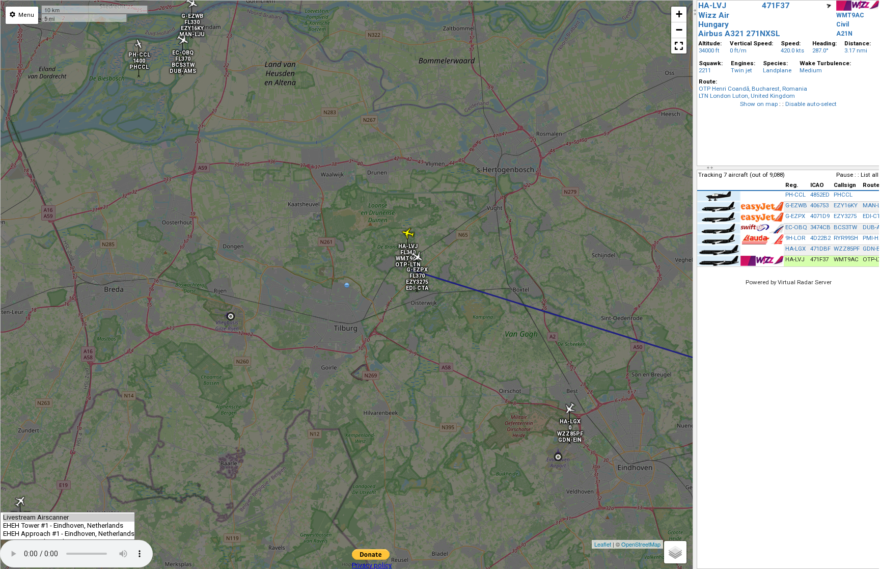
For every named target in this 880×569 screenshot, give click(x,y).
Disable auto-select (811, 103)
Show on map (759, 103)
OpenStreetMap (641, 544)
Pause (844, 174)
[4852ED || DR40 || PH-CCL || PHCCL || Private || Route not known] (139, 56)
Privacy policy (372, 565)
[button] (678, 45)
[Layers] (675, 552)
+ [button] (679, 14)
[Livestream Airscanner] (68, 517)
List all (869, 174)
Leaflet (602, 544)
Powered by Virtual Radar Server (789, 282)
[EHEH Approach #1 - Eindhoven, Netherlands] (68, 534)
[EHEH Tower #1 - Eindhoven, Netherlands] (68, 526)
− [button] (679, 29)
